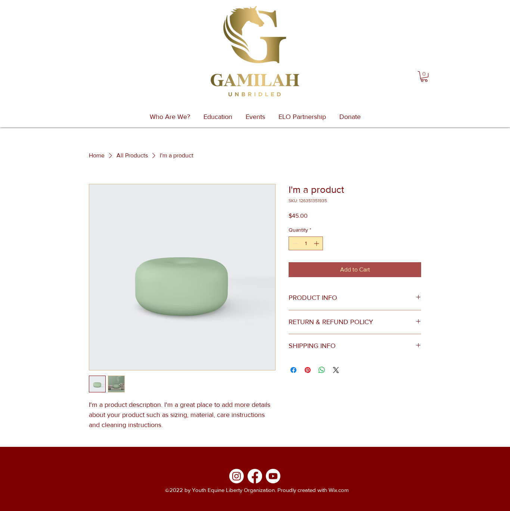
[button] (424, 76)
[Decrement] (294, 243)
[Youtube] (273, 476)
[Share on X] (336, 370)
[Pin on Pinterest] (307, 370)
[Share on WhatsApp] (321, 370)
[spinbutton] (305, 243)
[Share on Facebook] (293, 370)
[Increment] (317, 243)
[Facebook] (255, 476)
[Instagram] (236, 476)
